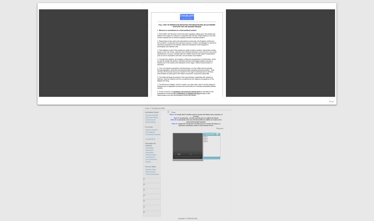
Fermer (331, 101)
